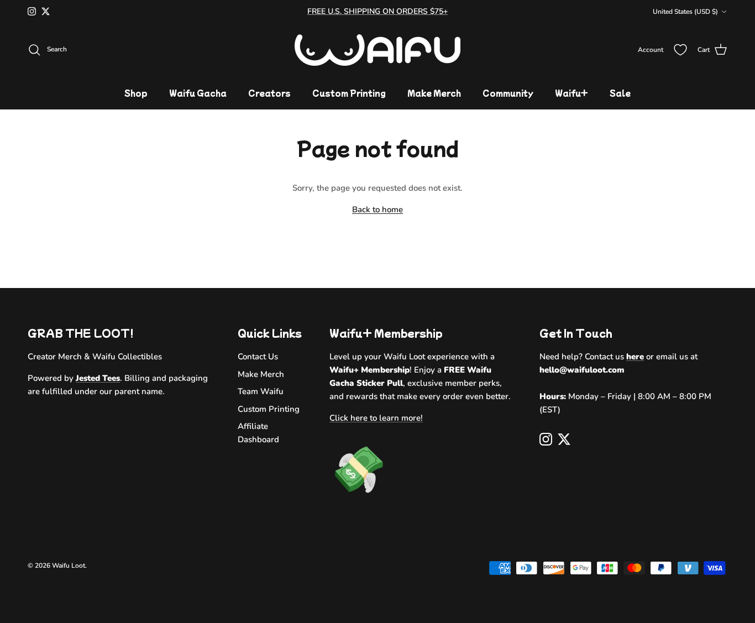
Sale (620, 92)
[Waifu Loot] (377, 50)
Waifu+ (571, 92)
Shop (136, 92)
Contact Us (258, 356)
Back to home (377, 209)
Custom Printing (349, 92)
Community (508, 92)
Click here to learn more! (376, 417)
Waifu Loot (68, 565)
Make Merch (434, 92)
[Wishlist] (680, 50)
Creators (269, 92)
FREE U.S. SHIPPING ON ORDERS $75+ (377, 11)
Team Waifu (261, 391)
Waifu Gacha (198, 92)
